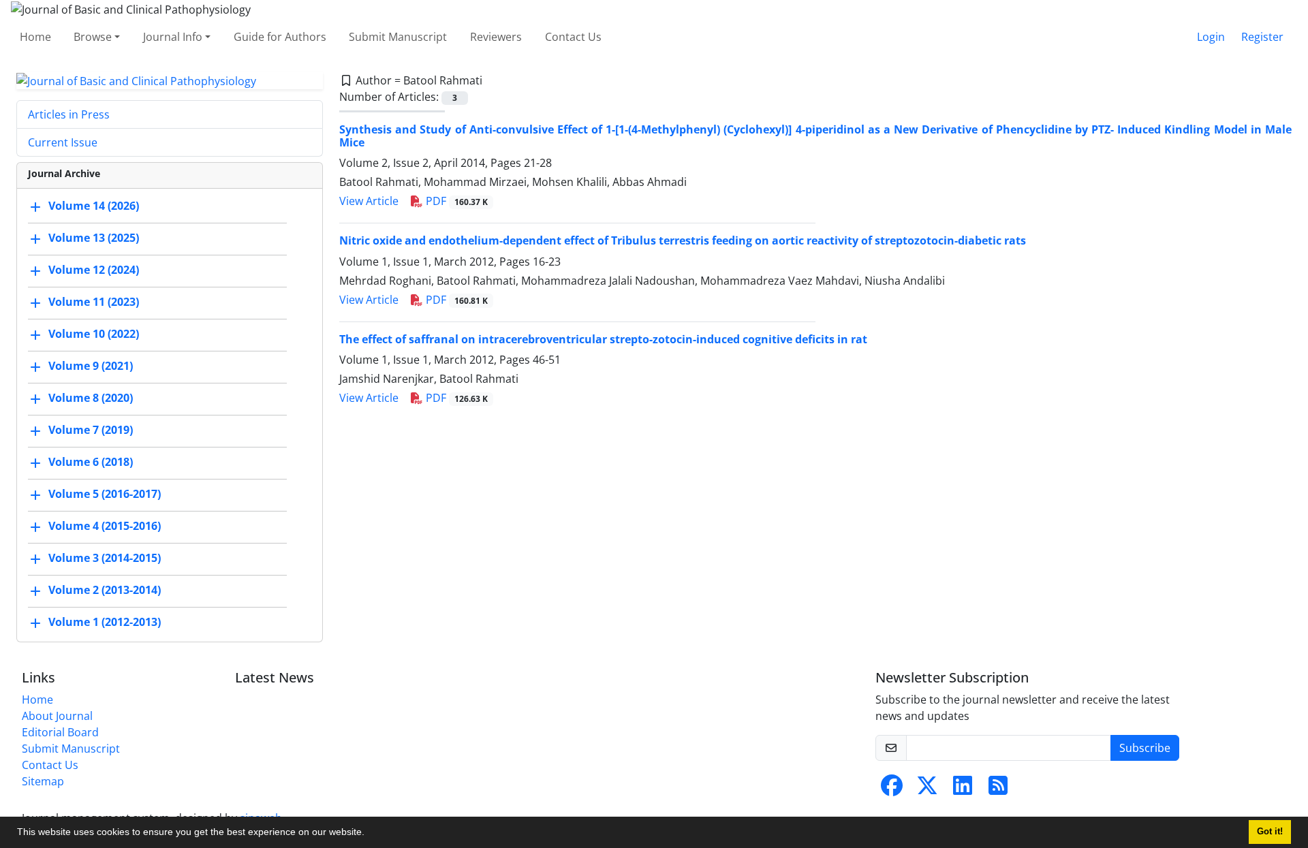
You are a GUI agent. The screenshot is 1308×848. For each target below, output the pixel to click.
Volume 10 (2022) (93, 334)
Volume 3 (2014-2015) (104, 558)
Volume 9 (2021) (90, 366)
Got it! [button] (1270, 831)
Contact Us (573, 36)
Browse (93, 36)
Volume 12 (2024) (93, 270)
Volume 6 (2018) (90, 462)
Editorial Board (60, 732)
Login (1211, 36)
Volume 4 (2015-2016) (104, 526)
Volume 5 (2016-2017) (104, 494)
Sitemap (43, 781)
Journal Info (172, 36)
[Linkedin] (962, 789)
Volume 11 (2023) (93, 302)
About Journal (57, 715)
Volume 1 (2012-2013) (104, 622)
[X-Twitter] (927, 789)
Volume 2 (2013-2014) (104, 590)
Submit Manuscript (398, 36)
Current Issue (62, 142)
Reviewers (496, 36)
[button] (369, 834)
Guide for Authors (280, 36)
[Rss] (998, 789)
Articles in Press (69, 114)
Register (1262, 36)
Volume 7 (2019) (90, 430)
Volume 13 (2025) (93, 238)
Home (35, 36)
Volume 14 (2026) (93, 206)
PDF (455, 200)
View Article (369, 200)
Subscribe (1144, 747)
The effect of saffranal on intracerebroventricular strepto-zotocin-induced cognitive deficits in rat (603, 339)
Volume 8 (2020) (90, 398)
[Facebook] (891, 789)
